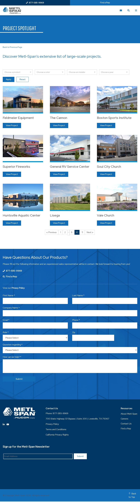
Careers (124, 418)
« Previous (51, 232)
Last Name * (78, 295)
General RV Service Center (69, 166)
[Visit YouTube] (8, 424)
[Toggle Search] (128, 10)
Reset (22, 79)
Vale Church (105, 215)
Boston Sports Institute (114, 118)
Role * (6, 332)
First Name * (9, 295)
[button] (18, 72)
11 (82, 232)
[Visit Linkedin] (4, 424)
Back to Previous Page (12, 47)
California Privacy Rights (57, 434)
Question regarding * (12, 344)
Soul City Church (109, 166)
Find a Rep (105, 2)
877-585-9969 (36, 2)
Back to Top (132, 495)
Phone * (76, 320)
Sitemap (88, 493)
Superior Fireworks (16, 166)
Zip (73, 332)
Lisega (55, 215)
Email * (6, 320)
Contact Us (126, 423)
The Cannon (58, 118)
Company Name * (11, 307)
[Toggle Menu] (136, 10)
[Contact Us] (121, 10)
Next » (90, 232)
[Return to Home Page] (12, 10)
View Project (12, 125)
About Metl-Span (129, 413)
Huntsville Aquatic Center (21, 215)
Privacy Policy (52, 424)
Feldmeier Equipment (18, 118)
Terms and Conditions (56, 429)
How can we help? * (12, 356)
